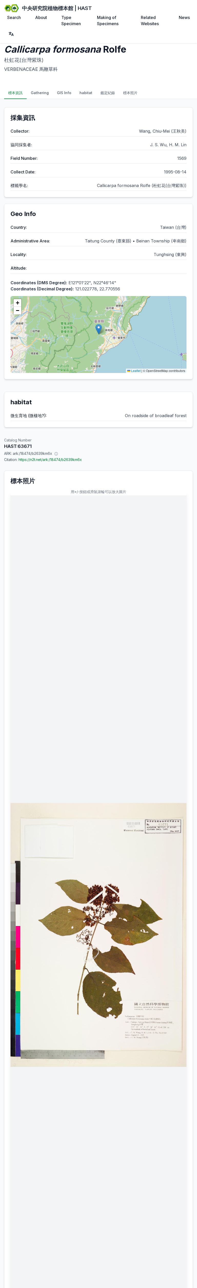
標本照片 (130, 93)
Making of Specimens (108, 20)
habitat (86, 93)
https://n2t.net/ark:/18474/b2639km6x (50, 459)
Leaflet (135, 370)
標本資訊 (15, 93)
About (41, 17)
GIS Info (64, 93)
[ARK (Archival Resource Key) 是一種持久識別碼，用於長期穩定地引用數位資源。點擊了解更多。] (56, 453)
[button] (98, 329)
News (184, 17)
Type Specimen (71, 20)
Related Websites (150, 20)
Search (14, 17)
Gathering (40, 93)
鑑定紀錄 (108, 93)
